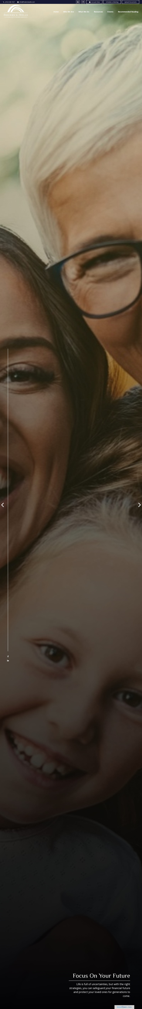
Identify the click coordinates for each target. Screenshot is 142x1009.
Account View (95, 2)
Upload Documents (130, 2)
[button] (56, 11)
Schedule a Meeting (112, 2)
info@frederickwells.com (27, 2)
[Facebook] (83, 2)
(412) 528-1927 (10, 2)
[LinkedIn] (78, 2)
